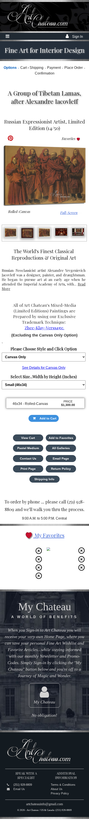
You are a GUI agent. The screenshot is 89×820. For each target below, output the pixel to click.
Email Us (19, 789)
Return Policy (61, 468)
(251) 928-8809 (22, 784)
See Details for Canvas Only (43, 368)
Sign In (77, 36)
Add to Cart (48, 418)
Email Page (61, 458)
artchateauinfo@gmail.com (44, 804)
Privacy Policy (60, 793)
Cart (24, 67)
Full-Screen (69, 212)
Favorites (69, 138)
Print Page (28, 468)
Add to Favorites (61, 438)
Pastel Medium (28, 448)
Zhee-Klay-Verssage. (44, 327)
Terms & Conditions (63, 784)
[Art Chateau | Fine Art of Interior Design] (34, 27)
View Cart (28, 438)
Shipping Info (44, 479)
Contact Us (28, 458)
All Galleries (61, 448)
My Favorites (48, 535)
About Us (56, 789)
